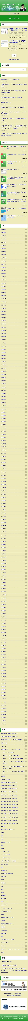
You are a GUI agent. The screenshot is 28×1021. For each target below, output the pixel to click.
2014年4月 (13, 620)
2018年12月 (13, 443)
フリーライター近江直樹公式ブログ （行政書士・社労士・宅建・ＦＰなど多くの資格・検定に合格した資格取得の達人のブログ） (14, 970)
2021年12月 (13, 330)
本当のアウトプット (14, 857)
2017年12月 (13, 481)
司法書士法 (13, 883)
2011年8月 (13, 721)
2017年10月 (13, 487)
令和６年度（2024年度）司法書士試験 (13, 782)
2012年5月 (13, 692)
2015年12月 (13, 557)
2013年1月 (13, 667)
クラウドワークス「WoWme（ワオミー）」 (13, 949)
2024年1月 (13, 276)
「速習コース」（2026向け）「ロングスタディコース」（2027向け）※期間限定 (14, 112)
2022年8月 (13, 308)
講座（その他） (13, 743)
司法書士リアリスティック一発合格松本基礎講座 (13, 739)
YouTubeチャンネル (13, 779)
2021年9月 (13, 339)
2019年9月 (13, 415)
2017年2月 (13, 513)
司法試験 (13, 927)
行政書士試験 (13, 930)
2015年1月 (13, 591)
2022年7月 (13, 311)
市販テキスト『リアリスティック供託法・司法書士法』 (14, 772)
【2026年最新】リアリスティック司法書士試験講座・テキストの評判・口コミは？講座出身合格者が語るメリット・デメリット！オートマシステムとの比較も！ (14, 127)
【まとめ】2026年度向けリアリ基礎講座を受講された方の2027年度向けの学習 (13, 91)
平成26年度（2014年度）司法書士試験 (13, 814)
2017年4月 (13, 506)
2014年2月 (13, 626)
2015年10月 (13, 563)
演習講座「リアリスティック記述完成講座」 (10, 79)
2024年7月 (13, 264)
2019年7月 (13, 421)
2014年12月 (13, 595)
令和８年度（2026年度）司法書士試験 (13, 736)
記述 (13, 836)
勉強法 (13, 848)
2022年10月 (13, 302)
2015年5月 (13, 579)
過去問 (13, 832)
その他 (13, 952)
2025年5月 (13, 248)
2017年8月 (13, 494)
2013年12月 (13, 632)
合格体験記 (13, 895)
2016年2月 (13, 550)
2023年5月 (13, 283)
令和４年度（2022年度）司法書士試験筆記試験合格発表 (17, 41)
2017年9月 (13, 491)
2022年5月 (13, 314)
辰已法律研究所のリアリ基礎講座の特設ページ (14, 993)
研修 (13, 936)
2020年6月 (13, 387)
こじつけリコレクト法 (13, 911)
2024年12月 (13, 254)
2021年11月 (13, 333)
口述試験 (19, 37)
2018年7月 (13, 459)
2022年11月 (13, 298)
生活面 (13, 914)
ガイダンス (13, 746)
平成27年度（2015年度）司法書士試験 (13, 810)
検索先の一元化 (14, 851)
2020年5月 (13, 390)
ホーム (14, 55)
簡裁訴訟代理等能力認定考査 (13, 924)
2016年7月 (13, 535)
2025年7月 (13, 245)
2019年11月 (13, 409)
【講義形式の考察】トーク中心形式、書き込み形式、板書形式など (14, 85)
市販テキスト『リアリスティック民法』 (14, 755)
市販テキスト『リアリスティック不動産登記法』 (14, 758)
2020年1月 (13, 402)
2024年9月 (13, 261)
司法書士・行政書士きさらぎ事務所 (9, 965)
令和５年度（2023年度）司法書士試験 (13, 785)
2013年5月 (13, 654)
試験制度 (13, 826)
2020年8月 (13, 380)
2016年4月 (13, 544)
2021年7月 (13, 346)
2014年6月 (13, 613)
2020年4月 (13, 393)
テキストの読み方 (14, 854)
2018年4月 (13, 469)
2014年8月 (13, 607)
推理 (13, 845)
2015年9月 (13, 566)
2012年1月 (13, 705)
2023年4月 (13, 286)
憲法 (13, 889)
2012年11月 (13, 673)
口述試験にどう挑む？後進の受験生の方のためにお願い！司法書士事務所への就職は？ (14, 134)
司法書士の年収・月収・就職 (13, 917)
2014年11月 (13, 598)
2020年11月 (13, 371)
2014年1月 (13, 629)
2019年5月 (13, 428)
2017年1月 (13, 516)
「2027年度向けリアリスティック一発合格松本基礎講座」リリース (14, 119)
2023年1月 (13, 292)
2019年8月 (13, 418)
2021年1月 (13, 365)
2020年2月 (13, 399)
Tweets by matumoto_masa (14, 59)
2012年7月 (13, 686)
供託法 (13, 879)
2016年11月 (13, 522)
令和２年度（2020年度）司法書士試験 (13, 795)
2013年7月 (13, 648)
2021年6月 (13, 349)
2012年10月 (13, 676)
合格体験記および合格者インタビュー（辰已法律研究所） (13, 107)
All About (13, 946)
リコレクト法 (13, 905)
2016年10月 (13, 525)
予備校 (13, 892)
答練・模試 (13, 898)
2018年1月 (13, 478)
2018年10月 (13, 450)
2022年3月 (13, 321)
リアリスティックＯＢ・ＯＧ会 (13, 939)
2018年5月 (13, 465)
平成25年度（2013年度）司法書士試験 (13, 817)
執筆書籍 (13, 776)
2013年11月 (13, 635)
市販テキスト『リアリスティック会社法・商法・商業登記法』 (14, 762)
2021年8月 (13, 343)
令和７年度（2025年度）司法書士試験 (13, 733)
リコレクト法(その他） (14, 908)
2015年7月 (13, 572)
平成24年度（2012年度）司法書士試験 (13, 820)
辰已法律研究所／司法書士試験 (14, 995)
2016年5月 (13, 541)
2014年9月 (13, 604)
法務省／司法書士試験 (6, 961)
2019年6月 (13, 424)
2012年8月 (13, 683)
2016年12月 (13, 519)
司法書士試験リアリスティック (10, 5)
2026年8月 (13, 229)
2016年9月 (13, 528)
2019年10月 (13, 412)
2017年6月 (13, 500)
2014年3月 (13, 623)
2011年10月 (13, 714)
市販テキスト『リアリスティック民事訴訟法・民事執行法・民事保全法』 (14, 767)
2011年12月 (13, 708)
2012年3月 (13, 698)
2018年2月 (13, 475)
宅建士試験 (13, 933)
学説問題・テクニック (13, 842)
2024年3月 (13, 273)
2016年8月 (13, 532)
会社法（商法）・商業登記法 (13, 873)
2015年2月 (13, 588)
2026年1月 (13, 239)
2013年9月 (13, 642)
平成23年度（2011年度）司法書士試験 (13, 823)
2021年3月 (13, 358)
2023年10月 (13, 280)
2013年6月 (13, 651)
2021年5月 (13, 352)
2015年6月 (13, 576)
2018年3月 (13, 472)
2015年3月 (13, 585)
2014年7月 (13, 610)
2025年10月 (13, 242)
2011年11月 (13, 711)
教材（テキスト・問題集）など (13, 829)
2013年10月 (13, 639)
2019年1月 (13, 440)
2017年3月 (13, 510)
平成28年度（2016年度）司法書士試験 (13, 807)
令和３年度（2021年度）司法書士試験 (13, 791)
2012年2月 (13, 702)
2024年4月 (13, 270)
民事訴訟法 (13, 876)
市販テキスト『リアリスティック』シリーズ (13, 749)
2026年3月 (13, 235)
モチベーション (13, 901)
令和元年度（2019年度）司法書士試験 (13, 798)
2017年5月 (13, 503)
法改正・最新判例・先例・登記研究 (13, 861)
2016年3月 (13, 547)
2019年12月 (13, 406)
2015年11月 (13, 560)
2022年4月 (13, 317)
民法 (13, 867)
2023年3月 (13, 289)
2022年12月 (13, 295)
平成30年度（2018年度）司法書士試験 (13, 801)
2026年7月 (13, 232)
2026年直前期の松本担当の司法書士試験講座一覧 (11, 97)
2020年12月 (13, 368)
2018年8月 (13, 456)
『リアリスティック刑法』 (14, 752)
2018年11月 (13, 447)
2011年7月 (13, 724)
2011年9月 (13, 717)
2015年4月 (13, 582)
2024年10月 (13, 258)
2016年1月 (13, 554)
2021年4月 (13, 355)
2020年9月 (13, 377)
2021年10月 (13, 336)
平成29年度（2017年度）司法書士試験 (13, 804)
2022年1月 (13, 327)
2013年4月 (13, 658)
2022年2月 (13, 324)
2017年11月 (13, 484)
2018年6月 (13, 462)
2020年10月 (13, 374)
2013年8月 (13, 645)
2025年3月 (13, 251)
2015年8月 (13, 569)
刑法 (13, 886)
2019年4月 (13, 431)
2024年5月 (13, 267)
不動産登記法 (13, 870)
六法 (13, 839)
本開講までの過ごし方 (6, 102)
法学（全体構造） (13, 864)
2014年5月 (13, 617)
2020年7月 (13, 384)
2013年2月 (13, 664)
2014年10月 (13, 601)
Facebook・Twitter (13, 942)
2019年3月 (13, 434)
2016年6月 (13, 538)
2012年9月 (13, 680)
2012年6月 (13, 689)
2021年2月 (13, 361)
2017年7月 (13, 497)
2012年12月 (13, 670)
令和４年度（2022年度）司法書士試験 (13, 788)
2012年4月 (13, 695)
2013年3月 (13, 661)
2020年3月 (13, 396)
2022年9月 (13, 305)
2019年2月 (13, 437)
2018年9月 (13, 453)
